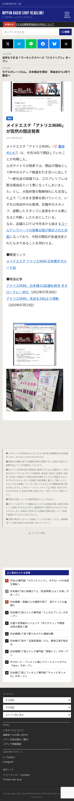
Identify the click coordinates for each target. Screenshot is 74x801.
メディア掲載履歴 (12, 743)
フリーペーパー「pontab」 (17, 774)
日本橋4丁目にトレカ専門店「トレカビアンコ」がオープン (39, 614)
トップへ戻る (38, 532)
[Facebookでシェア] (42, 43)
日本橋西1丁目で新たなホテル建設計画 (31, 633)
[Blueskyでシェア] (54, 43)
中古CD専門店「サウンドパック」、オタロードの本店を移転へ (39, 582)
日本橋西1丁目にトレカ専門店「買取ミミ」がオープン (39, 653)
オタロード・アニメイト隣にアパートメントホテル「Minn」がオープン (38, 663)
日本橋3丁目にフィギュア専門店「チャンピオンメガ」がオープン (38, 674)
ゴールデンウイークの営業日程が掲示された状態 (37, 230)
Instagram (8, 761)
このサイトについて (13, 730)
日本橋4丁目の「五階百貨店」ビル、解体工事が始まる (39, 642)
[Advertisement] (37, 433)
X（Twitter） (9, 757)
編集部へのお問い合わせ (15, 734)
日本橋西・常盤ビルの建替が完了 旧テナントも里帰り (38, 603)
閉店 (10, 118)
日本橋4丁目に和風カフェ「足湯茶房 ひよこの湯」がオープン (39, 593)
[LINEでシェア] (31, 43)
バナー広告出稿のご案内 (15, 739)
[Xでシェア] (7, 43)
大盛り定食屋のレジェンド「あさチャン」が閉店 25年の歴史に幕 (38, 625)
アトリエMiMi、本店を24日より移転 (32, 298)
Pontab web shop (12, 779)
